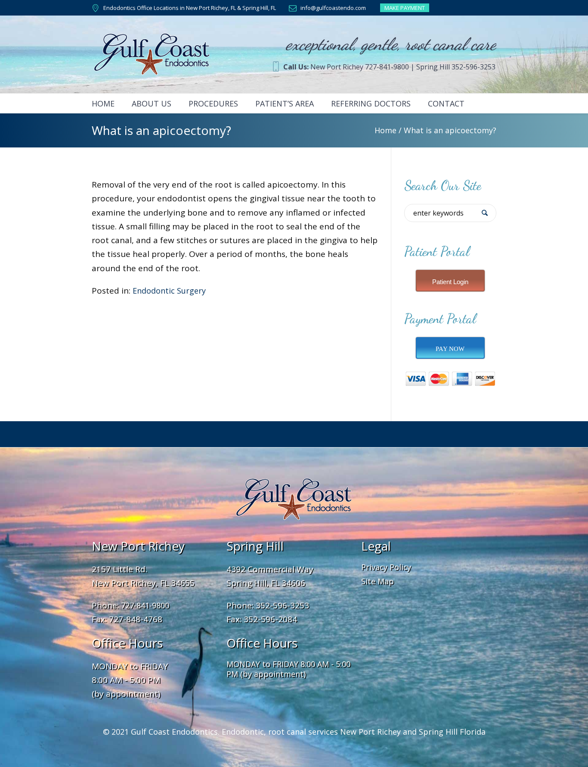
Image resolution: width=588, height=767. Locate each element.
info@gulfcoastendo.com (333, 8)
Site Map (377, 581)
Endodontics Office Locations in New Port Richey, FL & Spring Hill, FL (189, 8)
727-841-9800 (145, 605)
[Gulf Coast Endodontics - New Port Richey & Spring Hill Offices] (294, 499)
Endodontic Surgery (169, 290)
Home (385, 130)
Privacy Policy (386, 567)
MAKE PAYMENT (404, 8)
